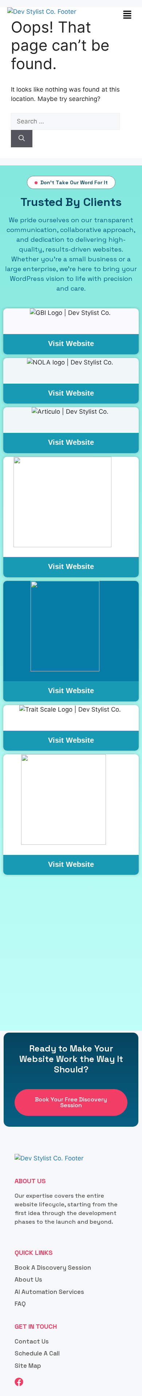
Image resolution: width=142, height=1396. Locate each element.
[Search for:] (65, 121)
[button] (127, 15)
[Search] (21, 138)
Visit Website (71, 343)
